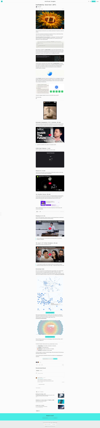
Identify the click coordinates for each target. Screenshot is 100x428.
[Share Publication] (90, 1)
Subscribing (40, 345)
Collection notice (55, 422)
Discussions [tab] (41, 391)
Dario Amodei (54, 195)
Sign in (98, 1)
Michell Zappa (39, 6)
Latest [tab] (39, 391)
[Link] (34, 122)
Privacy (49, 422)
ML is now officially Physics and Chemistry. (41, 406)
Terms (51, 422)
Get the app (53, 424)
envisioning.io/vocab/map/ (59, 274)
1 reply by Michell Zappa (41, 384)
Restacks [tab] (41, 370)
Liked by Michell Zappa (40, 378)
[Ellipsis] (63, 377)
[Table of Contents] (0, 214)
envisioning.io (59, 355)
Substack (46, 426)
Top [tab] (36, 391)
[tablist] (39, 370)
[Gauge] (63, 211)
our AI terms (54, 270)
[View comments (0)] (43, 403)
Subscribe (93, 1)
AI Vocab (57, 78)
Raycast (53, 37)
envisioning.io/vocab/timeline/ (41, 318)
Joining (39, 347)
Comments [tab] (37, 370)
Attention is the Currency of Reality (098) (45, 400)
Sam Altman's (61, 195)
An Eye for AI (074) (40, 405)
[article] (50, 396)
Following (40, 348)
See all (37, 410)
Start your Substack (48, 424)
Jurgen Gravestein (40, 377)
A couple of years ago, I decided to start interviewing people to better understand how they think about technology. (45, 395)
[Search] (88, 1)
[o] (50, 159)
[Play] (37, 211)
